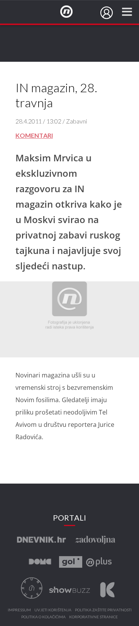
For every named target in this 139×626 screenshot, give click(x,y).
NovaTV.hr (71, 12)
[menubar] (107, 12)
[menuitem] (107, 13)
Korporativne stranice (93, 617)
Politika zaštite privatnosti (103, 610)
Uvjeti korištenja (52, 610)
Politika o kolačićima (43, 617)
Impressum (19, 610)
